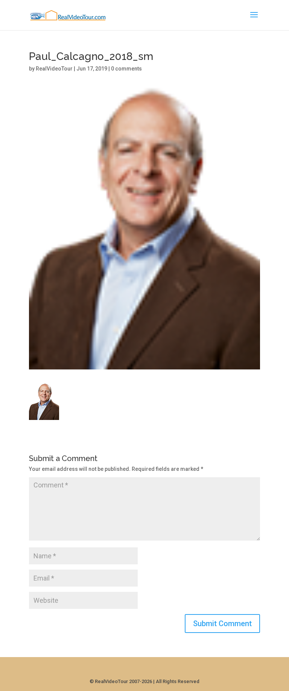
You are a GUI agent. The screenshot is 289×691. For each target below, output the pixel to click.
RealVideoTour (54, 69)
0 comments (126, 69)
